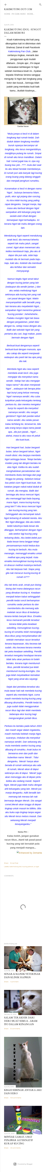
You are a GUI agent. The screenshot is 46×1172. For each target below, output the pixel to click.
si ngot (36, 866)
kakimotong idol (15, 866)
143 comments (15, 1098)
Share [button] (6, 863)
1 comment (14, 982)
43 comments (15, 1148)
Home (7, 14)
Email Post (14, 863)
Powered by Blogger (25, 1164)
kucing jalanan (27, 866)
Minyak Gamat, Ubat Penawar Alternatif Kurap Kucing (18, 1140)
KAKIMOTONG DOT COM (18, 9)
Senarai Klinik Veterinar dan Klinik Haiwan (22, 975)
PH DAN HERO (19, 14)
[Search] (40, 4)
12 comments (15, 1029)
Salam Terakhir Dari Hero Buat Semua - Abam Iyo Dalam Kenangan (20, 1021)
